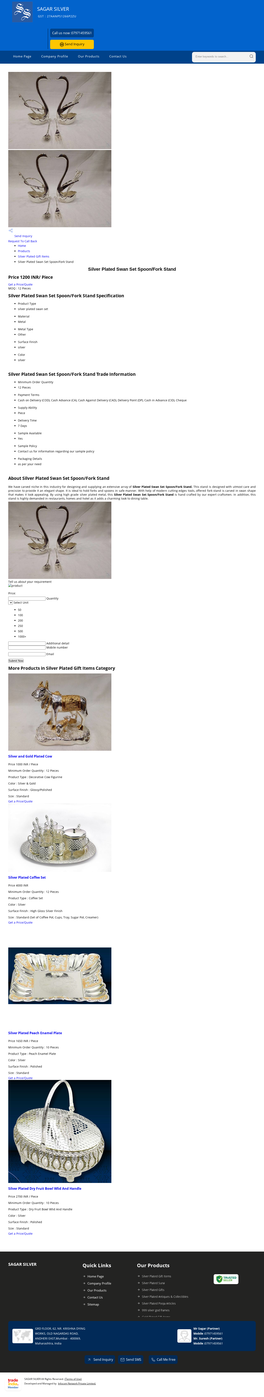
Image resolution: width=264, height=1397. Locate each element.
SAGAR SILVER (56, 12)
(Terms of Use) (73, 1379)
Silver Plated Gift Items (33, 256)
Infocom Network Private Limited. (77, 1383)
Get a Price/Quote (20, 284)
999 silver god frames (156, 1310)
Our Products (88, 56)
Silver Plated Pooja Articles (159, 1303)
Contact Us (118, 56)
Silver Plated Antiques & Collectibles (165, 1297)
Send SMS (133, 1359)
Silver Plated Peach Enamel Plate (35, 1033)
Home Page (22, 56)
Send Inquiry (74, 44)
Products (24, 251)
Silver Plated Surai (153, 1283)
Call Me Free (166, 1359)
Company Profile (54, 56)
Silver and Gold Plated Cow (30, 756)
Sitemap (93, 1304)
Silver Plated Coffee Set (27, 877)
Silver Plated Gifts (153, 1290)
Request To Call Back (22, 241)
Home (22, 246)
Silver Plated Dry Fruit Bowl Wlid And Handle (44, 1188)
